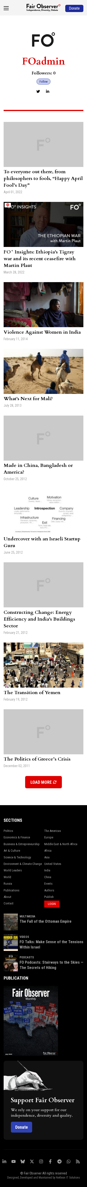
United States (52, 864)
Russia (8, 883)
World (7, 877)
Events (48, 883)
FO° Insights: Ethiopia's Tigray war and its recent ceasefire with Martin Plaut (40, 259)
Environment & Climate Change (23, 864)
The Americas (52, 831)
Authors (49, 890)
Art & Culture (12, 850)
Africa (47, 850)
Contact (9, 903)
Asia (47, 857)
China (47, 877)
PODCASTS (27, 957)
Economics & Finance (17, 837)
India (47, 870)
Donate (21, 1127)
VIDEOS (24, 937)
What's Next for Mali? (28, 398)
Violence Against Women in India (42, 332)
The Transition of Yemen (32, 692)
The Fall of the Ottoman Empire (46, 921)
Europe (48, 837)
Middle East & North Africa (60, 844)
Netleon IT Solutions (68, 1177)
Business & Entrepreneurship (22, 844)
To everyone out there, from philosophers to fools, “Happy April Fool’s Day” (43, 178)
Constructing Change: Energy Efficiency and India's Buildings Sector (39, 619)
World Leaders (13, 870)
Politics (8, 831)
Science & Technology (17, 857)
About (7, 897)
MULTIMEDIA (27, 916)
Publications (11, 890)
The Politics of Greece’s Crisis (37, 759)
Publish (49, 897)
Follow (43, 81)
